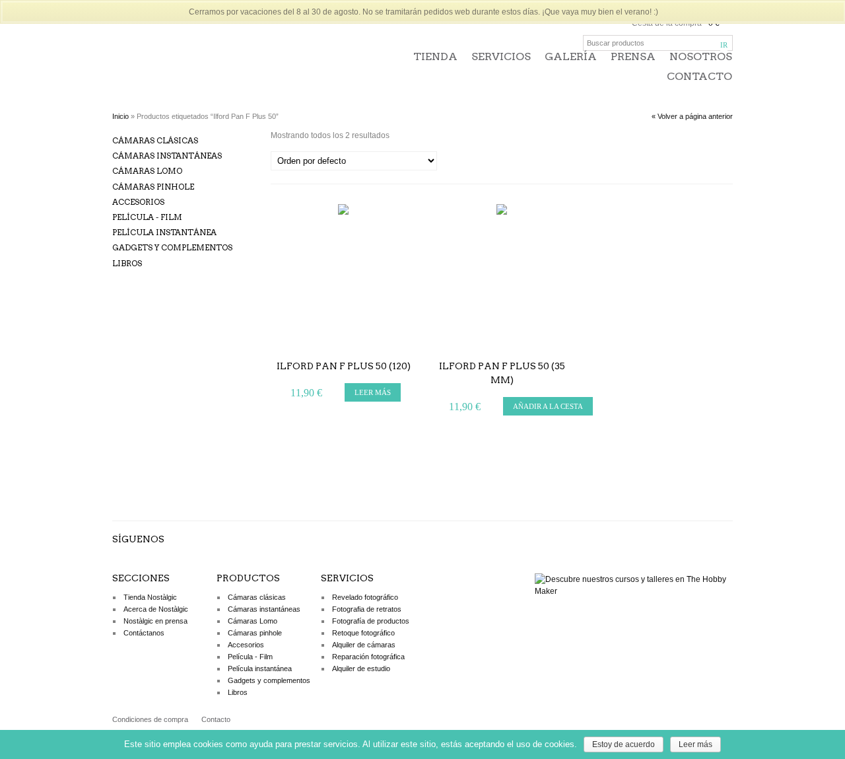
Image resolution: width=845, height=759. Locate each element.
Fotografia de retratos (366, 609)
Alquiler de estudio (361, 668)
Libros (127, 263)
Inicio (120, 116)
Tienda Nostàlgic (150, 597)
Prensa (633, 56)
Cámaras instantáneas (167, 156)
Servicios (501, 56)
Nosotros (700, 56)
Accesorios (138, 202)
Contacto (699, 76)
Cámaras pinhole (153, 187)
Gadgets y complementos (172, 247)
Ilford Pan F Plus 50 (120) (344, 366)
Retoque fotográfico (363, 633)
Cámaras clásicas (155, 140)
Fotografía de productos (370, 621)
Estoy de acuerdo (623, 744)
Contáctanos (143, 633)
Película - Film (147, 217)
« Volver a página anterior (692, 116)
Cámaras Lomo (147, 171)
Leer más (695, 744)
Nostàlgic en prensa (155, 621)
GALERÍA (571, 56)
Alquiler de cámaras (363, 645)
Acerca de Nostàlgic (155, 609)
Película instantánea (164, 232)
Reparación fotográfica (368, 657)
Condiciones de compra (150, 719)
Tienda (435, 56)
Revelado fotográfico (365, 597)
